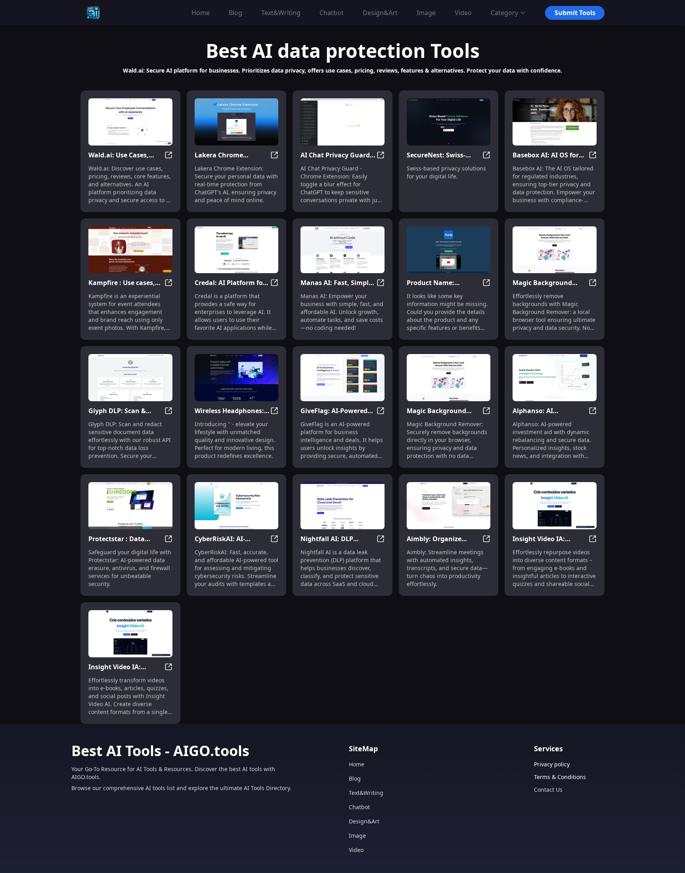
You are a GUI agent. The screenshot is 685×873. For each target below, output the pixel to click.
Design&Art (364, 821)
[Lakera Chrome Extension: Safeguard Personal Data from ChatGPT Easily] (237, 122)
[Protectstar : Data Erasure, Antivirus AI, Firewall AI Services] (130, 505)
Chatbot (359, 807)
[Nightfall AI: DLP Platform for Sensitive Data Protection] (342, 505)
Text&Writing (366, 792)
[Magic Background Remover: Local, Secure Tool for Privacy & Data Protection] (449, 377)
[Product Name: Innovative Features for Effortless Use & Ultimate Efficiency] (449, 250)
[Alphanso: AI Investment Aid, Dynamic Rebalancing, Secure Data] (555, 377)
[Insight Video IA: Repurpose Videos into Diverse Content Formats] (555, 505)
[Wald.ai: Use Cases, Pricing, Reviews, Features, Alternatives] (130, 122)
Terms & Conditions (560, 777)
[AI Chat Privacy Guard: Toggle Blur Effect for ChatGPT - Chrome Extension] (342, 122)
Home (356, 764)
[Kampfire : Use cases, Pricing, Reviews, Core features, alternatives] (130, 250)
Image (357, 835)
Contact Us (548, 789)
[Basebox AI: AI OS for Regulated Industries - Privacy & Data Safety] (555, 122)
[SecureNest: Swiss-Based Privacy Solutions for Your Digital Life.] (449, 122)
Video (356, 850)
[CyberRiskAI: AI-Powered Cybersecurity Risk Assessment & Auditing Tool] (237, 505)
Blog (355, 778)
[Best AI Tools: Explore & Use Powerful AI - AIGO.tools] (93, 12)
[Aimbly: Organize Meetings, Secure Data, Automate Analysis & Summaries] (449, 505)
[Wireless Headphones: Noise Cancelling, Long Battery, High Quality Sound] (237, 377)
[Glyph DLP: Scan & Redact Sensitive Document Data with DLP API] (130, 377)
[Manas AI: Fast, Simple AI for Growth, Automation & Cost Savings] (342, 250)
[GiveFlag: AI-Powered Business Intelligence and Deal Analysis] (342, 377)
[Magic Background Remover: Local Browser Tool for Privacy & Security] (555, 250)
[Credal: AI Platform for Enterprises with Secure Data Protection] (237, 250)
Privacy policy (552, 764)
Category (504, 12)
